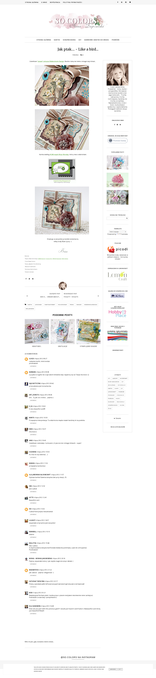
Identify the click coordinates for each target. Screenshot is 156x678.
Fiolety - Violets (71, 297)
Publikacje (120, 395)
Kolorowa (117, 168)
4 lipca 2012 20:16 (59, 558)
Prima (72, 304)
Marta (31, 418)
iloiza (31, 359)
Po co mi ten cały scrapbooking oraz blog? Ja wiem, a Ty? (117, 201)
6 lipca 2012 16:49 (47, 606)
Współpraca (55, 2)
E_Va (30, 406)
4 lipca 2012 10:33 (41, 418)
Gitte (31, 497)
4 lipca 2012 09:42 (47, 383)
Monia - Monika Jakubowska (40, 558)
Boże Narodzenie (113, 381)
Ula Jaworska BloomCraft (40, 475)
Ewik (31, 429)
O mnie (44, 2)
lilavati (32, 520)
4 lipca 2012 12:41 (40, 497)
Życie (109, 408)
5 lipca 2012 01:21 (39, 593)
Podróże (116, 40)
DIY (80, 40)
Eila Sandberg (35, 606)
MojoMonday (62, 304)
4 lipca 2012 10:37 (39, 429)
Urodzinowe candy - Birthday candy (117, 184)
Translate (124, 234)
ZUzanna (32, 452)
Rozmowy (111, 401)
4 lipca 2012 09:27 (40, 359)
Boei (31, 593)
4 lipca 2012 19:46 (43, 543)
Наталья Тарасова (37, 581)
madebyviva (34, 570)
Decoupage (111, 385)
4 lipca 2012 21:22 (45, 570)
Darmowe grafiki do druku (96, 40)
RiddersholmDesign (90, 304)
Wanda (32, 463)
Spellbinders (30, 308)
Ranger (79, 304)
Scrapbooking (69, 40)
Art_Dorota (34, 395)
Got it (120, 669)
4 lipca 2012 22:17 (51, 581)
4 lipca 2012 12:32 (38, 486)
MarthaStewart (50, 304)
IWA (30, 486)
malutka (32, 543)
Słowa (122, 405)
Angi (31, 440)
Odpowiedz (33, 366)
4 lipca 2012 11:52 (41, 463)
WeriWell (33, 532)
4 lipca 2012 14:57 (42, 520)
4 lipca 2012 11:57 (57, 475)
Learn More (113, 669)
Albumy (115, 378)
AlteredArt (123, 378)
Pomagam (111, 395)
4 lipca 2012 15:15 (43, 532)
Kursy (117, 388)
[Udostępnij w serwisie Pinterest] (32, 279)
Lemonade (38, 304)
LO (122, 388)
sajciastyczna (35, 383)
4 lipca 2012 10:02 (39, 406)
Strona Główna (31, 2)
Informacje (121, 385)
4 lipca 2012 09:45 (46, 395)
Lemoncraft (112, 391)
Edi (30, 509)
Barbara (32, 372)
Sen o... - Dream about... (50, 297)
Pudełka (111, 398)
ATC (109, 378)
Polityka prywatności (72, 2)
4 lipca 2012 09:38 (42, 372)
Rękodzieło (120, 401)
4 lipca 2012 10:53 (43, 452)
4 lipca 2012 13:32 (38, 509)
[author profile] (63, 286)
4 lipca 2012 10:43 (39, 440)
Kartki (57, 40)
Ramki (118, 398)
